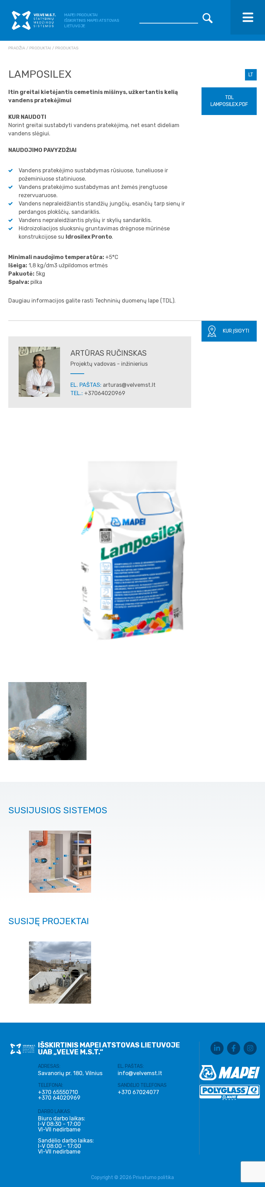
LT (250, 75)
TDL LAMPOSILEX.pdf (229, 101)
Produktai (40, 48)
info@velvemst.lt (140, 1073)
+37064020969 (104, 393)
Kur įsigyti (236, 331)
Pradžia (16, 48)
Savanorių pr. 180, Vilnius (70, 1073)
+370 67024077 (138, 1092)
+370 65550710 (58, 1092)
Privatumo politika (153, 1177)
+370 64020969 (59, 1098)
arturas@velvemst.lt (129, 385)
